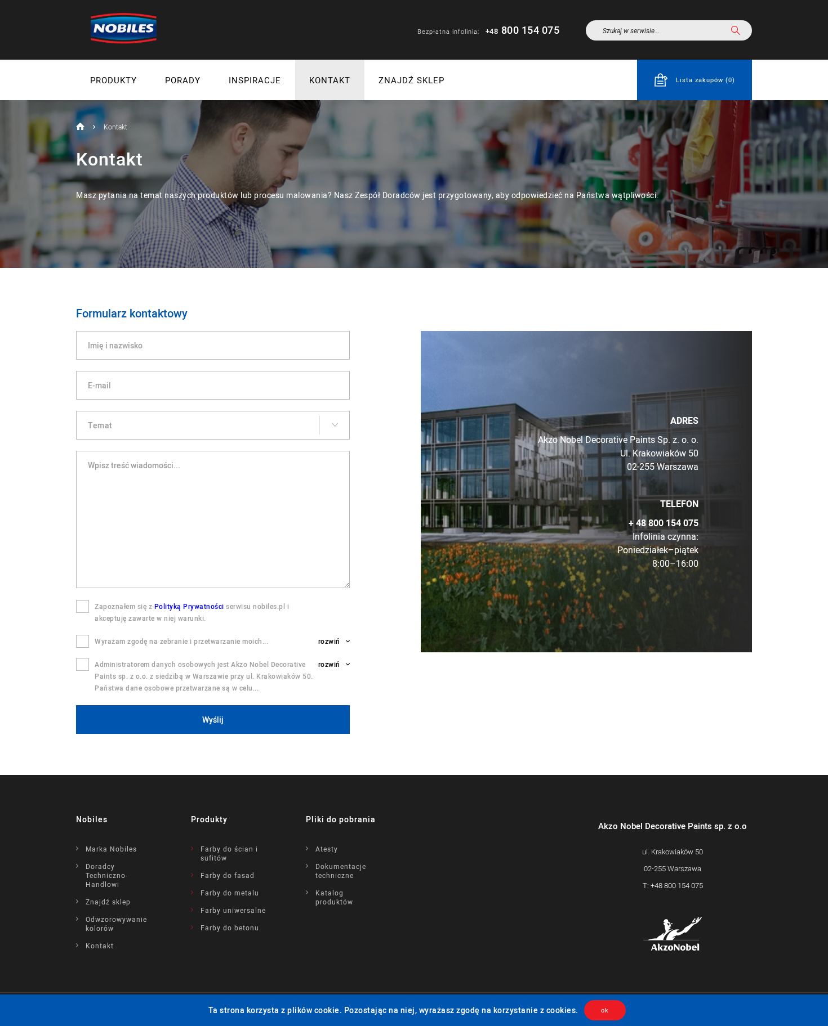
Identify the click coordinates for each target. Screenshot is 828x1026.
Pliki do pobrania (341, 819)
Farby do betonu (230, 927)
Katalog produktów (334, 897)
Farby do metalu (230, 892)
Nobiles (92, 819)
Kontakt (329, 80)
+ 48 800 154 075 (663, 523)
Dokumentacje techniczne (340, 871)
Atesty (326, 848)
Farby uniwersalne (233, 910)
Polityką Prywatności (189, 606)
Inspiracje (255, 80)
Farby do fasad (228, 875)
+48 (677, 885)
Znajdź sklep (411, 80)
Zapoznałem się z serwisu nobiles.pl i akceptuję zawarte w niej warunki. (192, 612)
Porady (183, 80)
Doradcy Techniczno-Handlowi (107, 875)
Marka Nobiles (111, 848)
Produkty (113, 80)
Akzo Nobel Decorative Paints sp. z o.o (672, 825)
